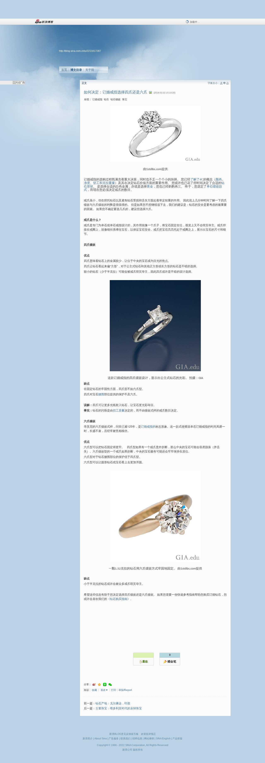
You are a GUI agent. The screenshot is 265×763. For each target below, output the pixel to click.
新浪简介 (88, 738)
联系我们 (125, 738)
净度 (87, 183)
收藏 (94, 690)
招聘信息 (137, 738)
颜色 (219, 179)
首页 (64, 69)
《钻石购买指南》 (118, 599)
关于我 (89, 69)
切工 (96, 183)
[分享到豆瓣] (104, 684)
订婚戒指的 (148, 426)
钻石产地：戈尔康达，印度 (112, 703)
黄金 (150, 186)
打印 (113, 690)
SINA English (163, 738)
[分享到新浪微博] (94, 684)
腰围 (101, 394)
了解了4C (196, 179)
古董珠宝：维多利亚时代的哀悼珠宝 (118, 708)
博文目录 (76, 69)
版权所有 (138, 749)
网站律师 (149, 738)
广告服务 (114, 738)
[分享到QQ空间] (99, 684)
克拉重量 (108, 183)
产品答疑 (177, 738)
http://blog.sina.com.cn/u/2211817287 (80, 51)
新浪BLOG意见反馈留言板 (124, 734)
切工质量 (118, 410)
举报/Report (125, 690)
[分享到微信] (110, 684)
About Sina (100, 738)
